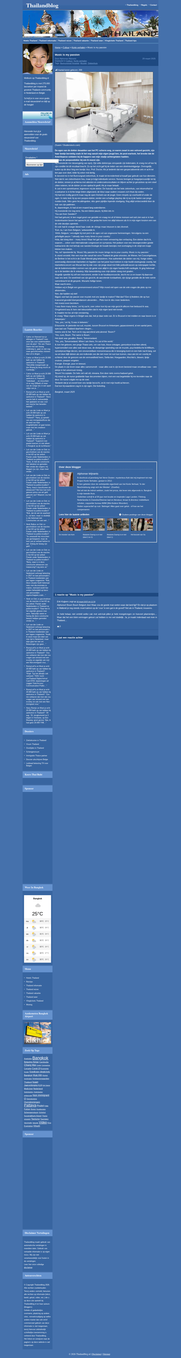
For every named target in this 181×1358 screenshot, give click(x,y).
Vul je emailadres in (58, 166)
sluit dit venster (71, 175)
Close (135, 139)
